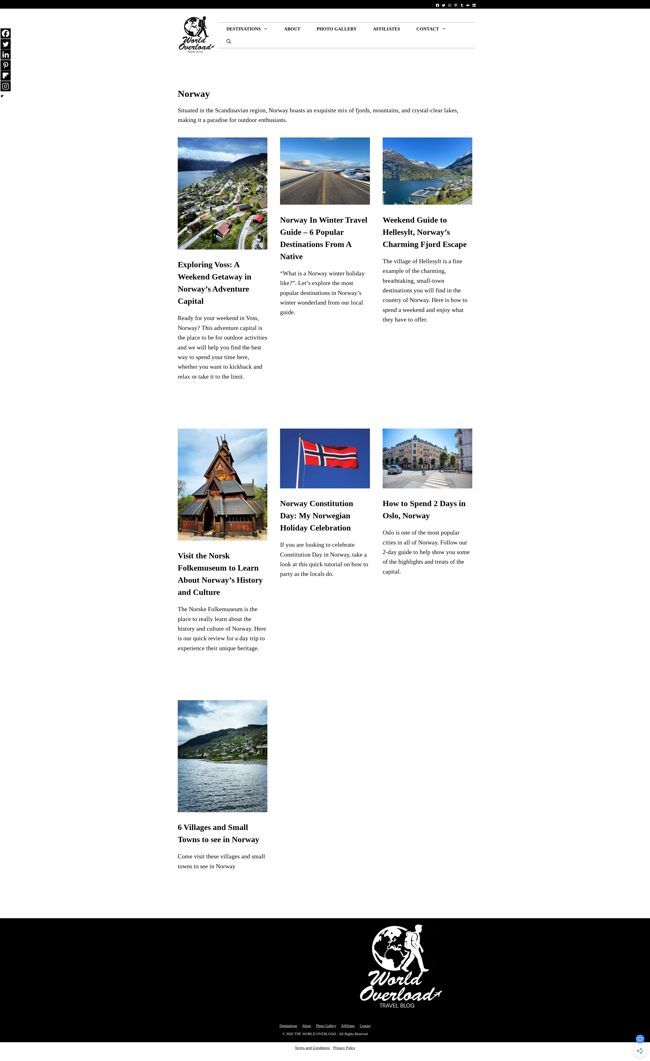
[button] (228, 41)
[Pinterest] (6, 65)
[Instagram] (6, 86)
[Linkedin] (6, 54)
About (292, 28)
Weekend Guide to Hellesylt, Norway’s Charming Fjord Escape (425, 232)
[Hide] (2, 96)
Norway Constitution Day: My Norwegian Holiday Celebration (316, 515)
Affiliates (386, 28)
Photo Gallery (337, 28)
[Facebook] (6, 33)
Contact (427, 28)
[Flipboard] (6, 75)
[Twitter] (6, 44)
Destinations (243, 28)
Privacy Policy (344, 1048)
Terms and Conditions (312, 1048)
